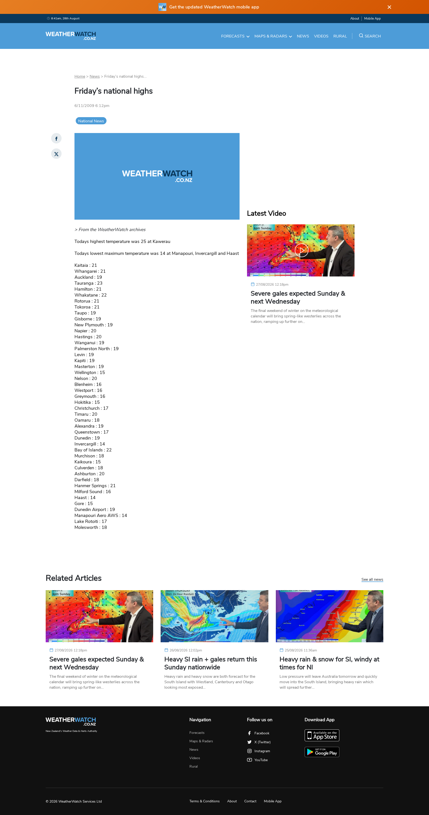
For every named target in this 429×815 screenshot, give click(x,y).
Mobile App (372, 18)
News (303, 36)
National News (91, 121)
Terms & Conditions (204, 801)
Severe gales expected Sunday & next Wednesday (298, 298)
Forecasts (233, 36)
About (354, 18)
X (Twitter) (262, 742)
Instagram (262, 751)
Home (79, 76)
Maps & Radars (270, 36)
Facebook (261, 733)
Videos (321, 36)
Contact (250, 801)
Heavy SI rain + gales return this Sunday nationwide (210, 663)
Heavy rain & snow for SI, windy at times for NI (329, 663)
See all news (372, 579)
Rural (340, 36)
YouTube (261, 760)
